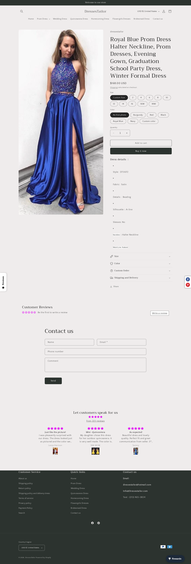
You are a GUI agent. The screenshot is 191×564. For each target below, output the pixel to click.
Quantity (113, 127)
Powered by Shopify (43, 557)
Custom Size (119, 97)
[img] (95, 417)
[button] (22, 11)
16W (142, 104)
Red (152, 115)
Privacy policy (25, 503)
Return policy (25, 488)
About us (23, 478)
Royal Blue (118, 121)
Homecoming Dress (80, 498)
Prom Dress (76, 483)
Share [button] (116, 286)
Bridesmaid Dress (79, 508)
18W (154, 104)
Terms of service (26, 498)
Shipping (114, 87)
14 (123, 104)
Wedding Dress (78, 488)
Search (22, 513)
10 (167, 97)
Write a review (159, 313)
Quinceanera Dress (79, 493)
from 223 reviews (95, 421)
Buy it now (140, 151)
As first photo (119, 115)
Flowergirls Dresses (80, 503)
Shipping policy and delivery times (34, 493)
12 (114, 104)
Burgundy (138, 115)
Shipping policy (26, 483)
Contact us (76, 513)
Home (73, 478)
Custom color (148, 121)
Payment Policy (25, 508)
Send (53, 381)
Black (163, 115)
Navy (132, 121)
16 (132, 104)
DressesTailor (30, 557)
